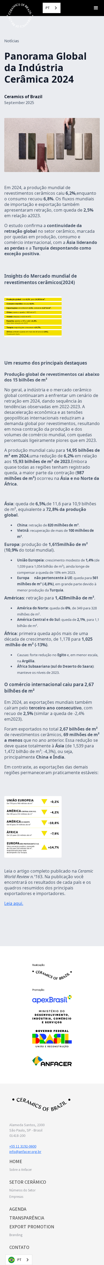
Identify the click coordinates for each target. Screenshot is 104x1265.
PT (48, 8)
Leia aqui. (13, 903)
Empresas (16, 1196)
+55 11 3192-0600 (22, 1146)
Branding (15, 1235)
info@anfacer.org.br (25, 1151)
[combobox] (52, 8)
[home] (19, 15)
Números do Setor (22, 1190)
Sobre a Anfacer (20, 1169)
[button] (96, 8)
